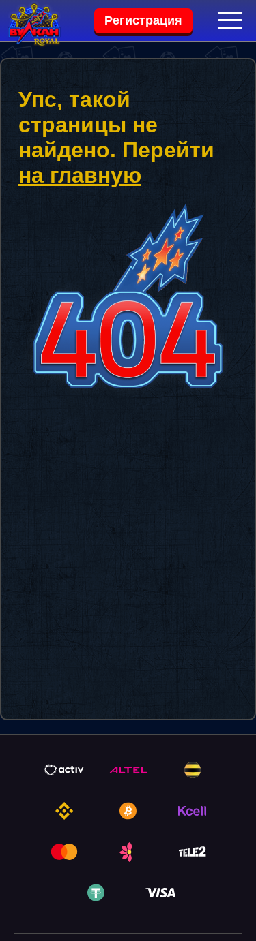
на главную (79, 175)
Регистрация (143, 20)
